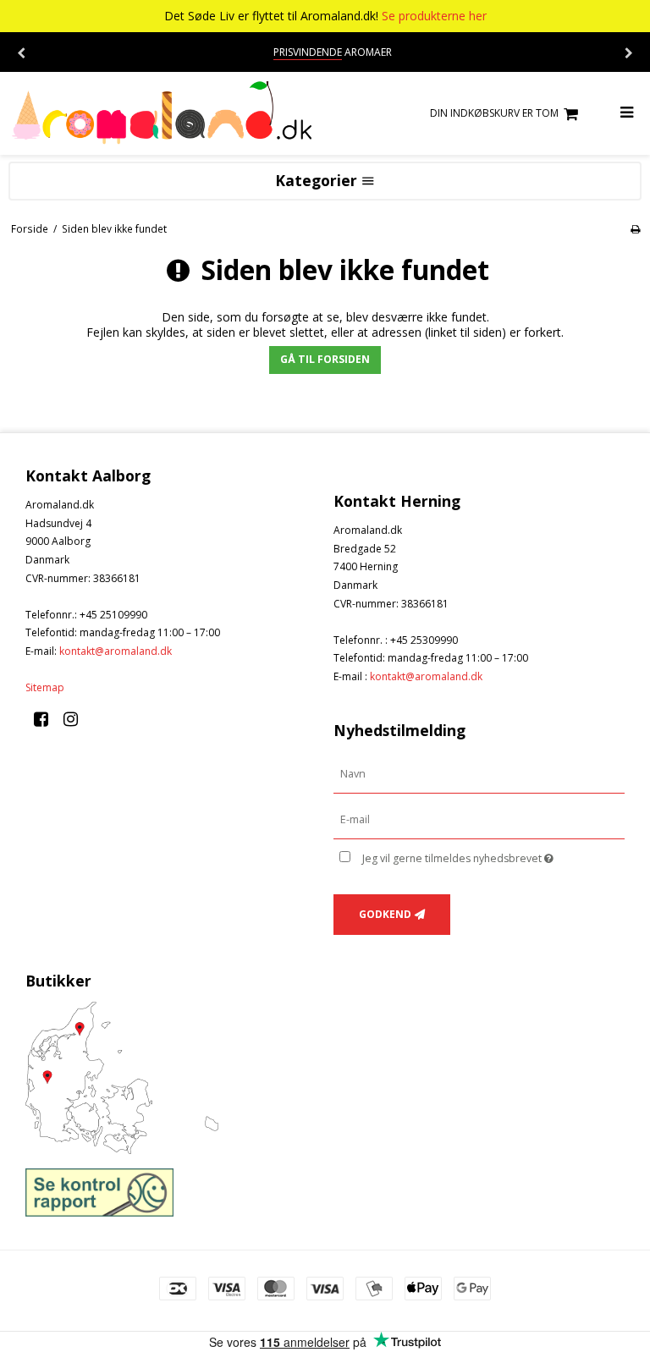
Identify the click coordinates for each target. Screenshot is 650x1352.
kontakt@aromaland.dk (115, 651)
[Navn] (479, 774)
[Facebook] (47, 718)
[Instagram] (76, 718)
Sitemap (44, 687)
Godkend (385, 914)
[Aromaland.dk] (162, 113)
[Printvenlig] (635, 228)
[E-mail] (479, 819)
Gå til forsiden (325, 359)
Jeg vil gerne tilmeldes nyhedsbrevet (493, 855)
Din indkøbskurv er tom (494, 113)
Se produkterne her (434, 16)
